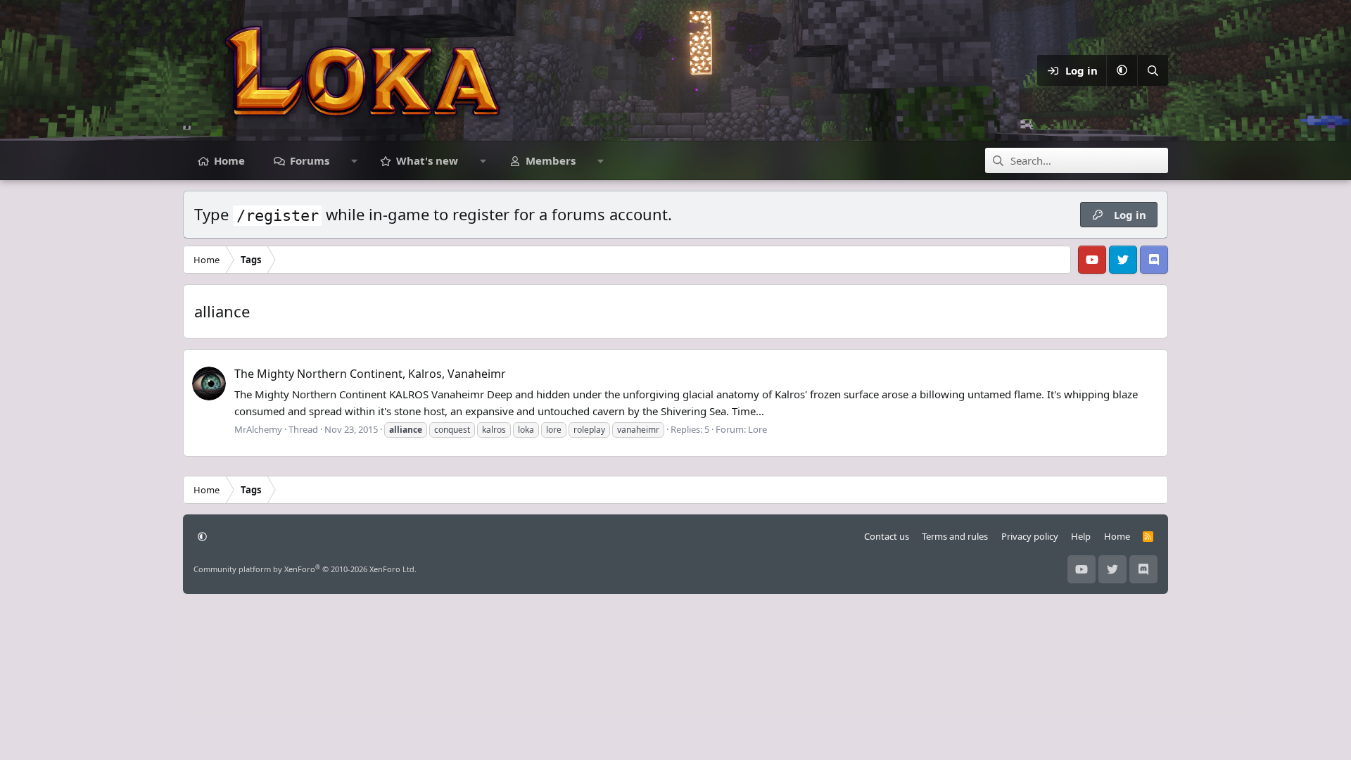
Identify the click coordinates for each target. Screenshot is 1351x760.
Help (1081, 536)
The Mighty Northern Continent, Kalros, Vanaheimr (370, 373)
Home (229, 160)
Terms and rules (955, 536)
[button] (1121, 70)
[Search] (1152, 70)
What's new (427, 160)
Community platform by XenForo (305, 569)
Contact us (886, 536)
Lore (757, 429)
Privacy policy (1029, 536)
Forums (309, 160)
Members (551, 160)
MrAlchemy (258, 429)
